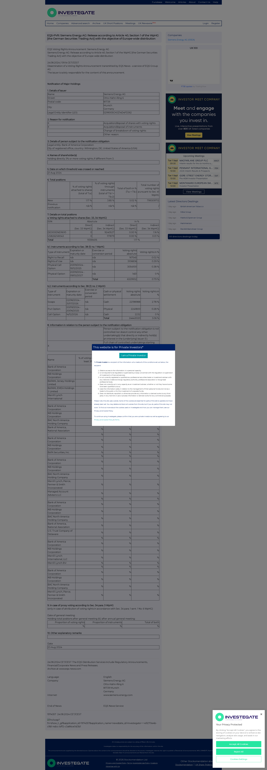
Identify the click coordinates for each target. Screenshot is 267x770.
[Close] (261, 714)
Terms (117, 420)
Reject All (238, 752)
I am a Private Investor (133, 355)
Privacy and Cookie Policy (103, 420)
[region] (239, 739)
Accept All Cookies (238, 744)
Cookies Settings (238, 759)
